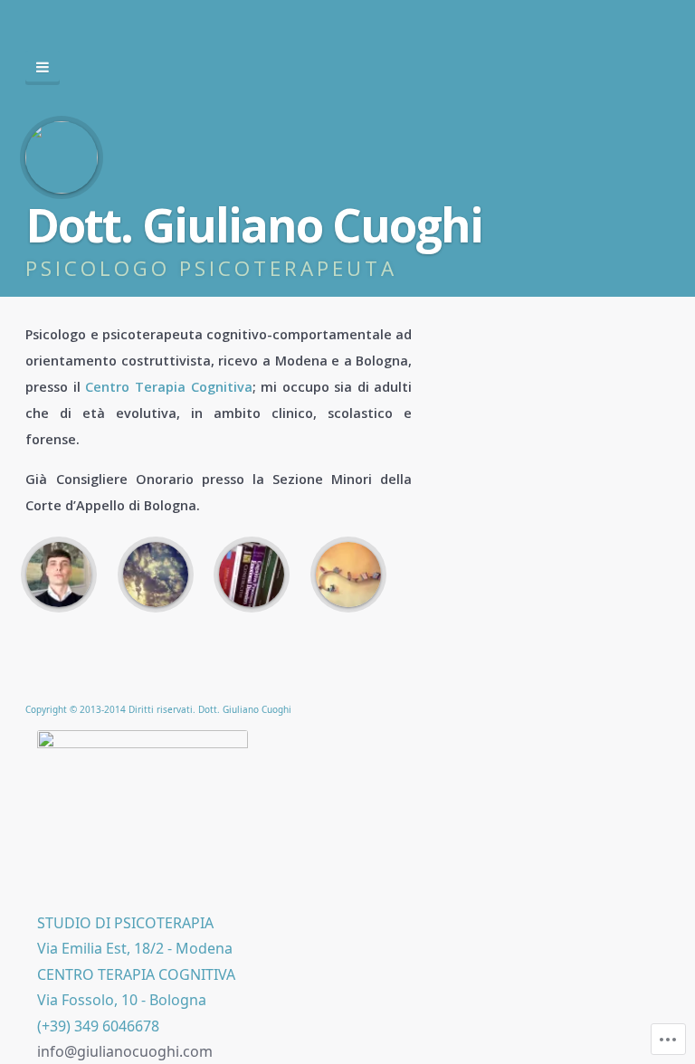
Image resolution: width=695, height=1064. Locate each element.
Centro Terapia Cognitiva (168, 386)
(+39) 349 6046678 (98, 1026)
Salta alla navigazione (42, 68)
